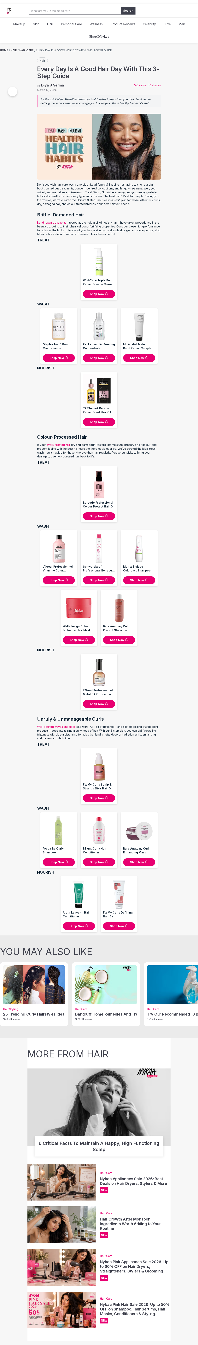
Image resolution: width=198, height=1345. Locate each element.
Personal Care (71, 24)
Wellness (96, 24)
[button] (12, 91)
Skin (36, 24)
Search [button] (128, 10)
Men (181, 24)
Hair (50, 24)
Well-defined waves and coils (56, 726)
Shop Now (97, 294)
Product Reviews (122, 24)
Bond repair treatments (51, 222)
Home (4, 50)
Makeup (19, 24)
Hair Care (26, 50)
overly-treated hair (58, 444)
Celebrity (149, 24)
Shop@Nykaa (99, 36)
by (50, 85)
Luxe (167, 24)
